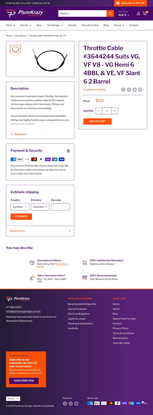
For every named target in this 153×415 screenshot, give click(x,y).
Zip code (56, 200)
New (39, 25)
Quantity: (88, 110)
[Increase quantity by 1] (115, 111)
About (117, 25)
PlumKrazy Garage (94, 89)
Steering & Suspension (80, 323)
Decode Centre (89, 25)
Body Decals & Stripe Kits (82, 304)
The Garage (53, 25)
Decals (24, 25)
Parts (9, 25)
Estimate (21, 216)
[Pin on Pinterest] (129, 89)
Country (15, 200)
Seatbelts (73, 328)
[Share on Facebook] (123, 89)
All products (20, 35)
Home (9, 35)
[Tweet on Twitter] (135, 89)
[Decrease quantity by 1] (99, 111)
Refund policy (120, 338)
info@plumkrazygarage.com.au (23, 311)
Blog (106, 25)
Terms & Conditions (123, 333)
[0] (144, 13)
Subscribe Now (24, 380)
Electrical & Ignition (78, 313)
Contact (133, 25)
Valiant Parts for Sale (124, 318)
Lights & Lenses (76, 318)
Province (36, 200)
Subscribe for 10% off (132, 3)
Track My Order (121, 343)
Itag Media (49, 406)
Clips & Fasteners (77, 309)
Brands (72, 25)
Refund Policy (17, 230)
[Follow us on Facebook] (65, 403)
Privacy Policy (120, 328)
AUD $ (11, 398)
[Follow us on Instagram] (71, 403)
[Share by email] (140, 89)
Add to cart (97, 121)
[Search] (110, 13)
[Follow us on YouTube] (76, 403)
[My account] (138, 13)
